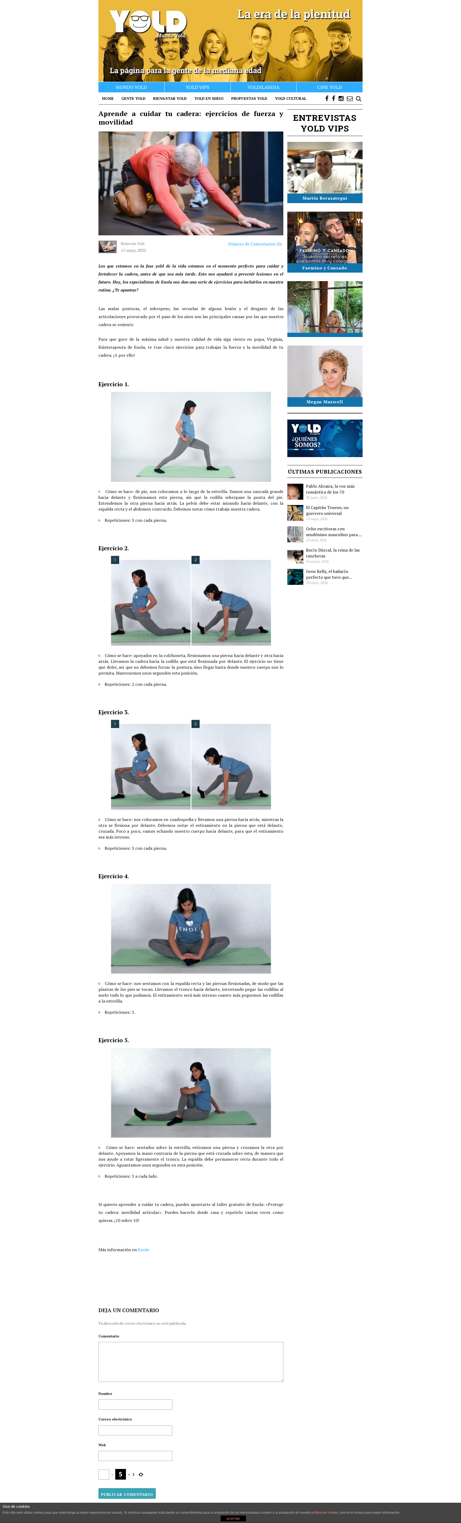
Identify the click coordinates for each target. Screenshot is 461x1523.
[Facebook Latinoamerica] (333, 98)
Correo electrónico (115, 1419)
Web (102, 1445)
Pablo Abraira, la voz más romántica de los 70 (330, 489)
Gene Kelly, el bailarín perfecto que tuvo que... (329, 574)
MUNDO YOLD (131, 87)
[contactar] (350, 98)
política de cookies (325, 1512)
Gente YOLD (133, 98)
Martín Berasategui (325, 198)
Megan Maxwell (325, 402)
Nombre (105, 1393)
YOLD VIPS (197, 87)
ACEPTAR (233, 1518)
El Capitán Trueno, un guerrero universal (327, 510)
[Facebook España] (327, 98)
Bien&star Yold (170, 98)
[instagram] (341, 98)
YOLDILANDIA (263, 87)
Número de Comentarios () (254, 244)
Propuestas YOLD (249, 98)
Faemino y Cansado (325, 268)
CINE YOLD (329, 87)
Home (108, 98)
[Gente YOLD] (230, 41)
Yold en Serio (209, 98)
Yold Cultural (290, 98)
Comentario (108, 1336)
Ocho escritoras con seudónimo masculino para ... (334, 532)
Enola (143, 1250)
